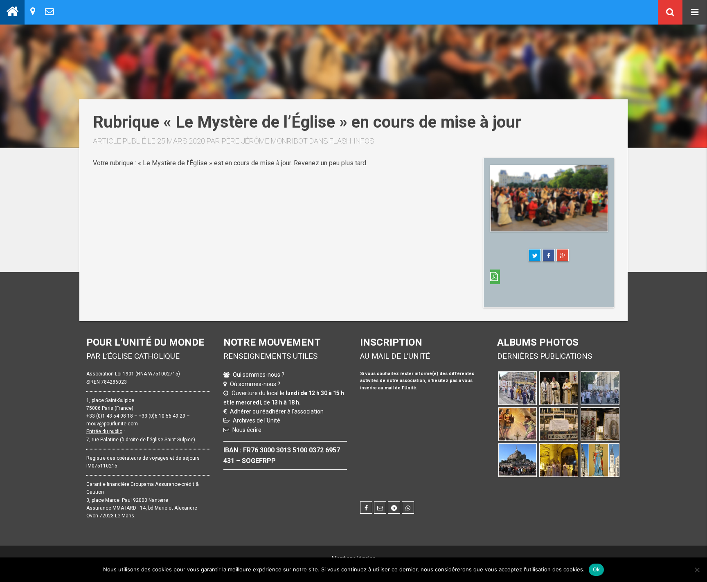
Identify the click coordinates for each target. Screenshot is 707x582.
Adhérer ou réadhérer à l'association (277, 411)
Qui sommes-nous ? (258, 374)
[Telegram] (394, 507)
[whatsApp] (408, 507)
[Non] (697, 570)
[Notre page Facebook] (366, 507)
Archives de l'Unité (256, 420)
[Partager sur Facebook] (549, 255)
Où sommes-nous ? (255, 384)
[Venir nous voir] (32, 11)
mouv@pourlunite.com (112, 424)
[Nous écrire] (49, 11)
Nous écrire (246, 430)
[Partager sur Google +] (562, 255)
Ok (596, 569)
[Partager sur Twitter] (535, 255)
